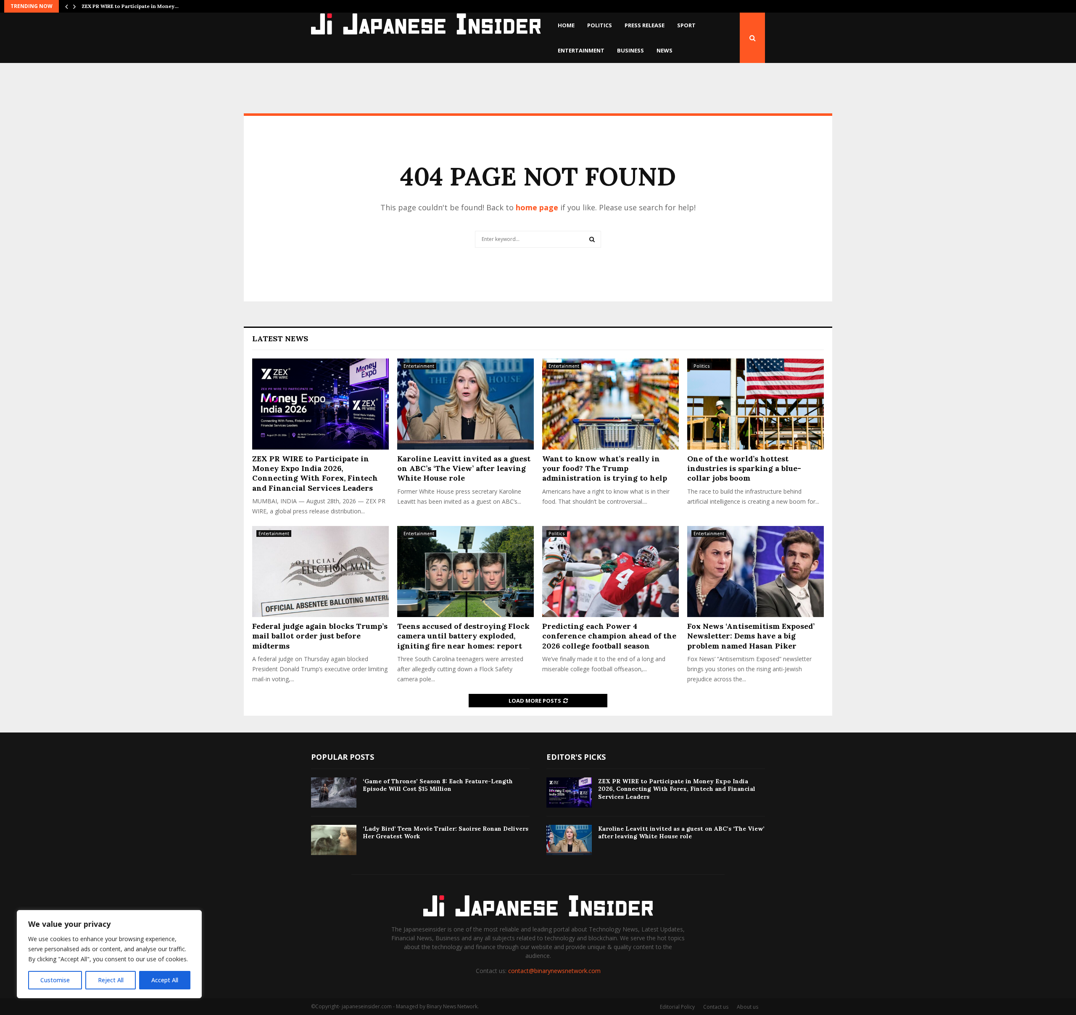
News (664, 50)
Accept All (164, 980)
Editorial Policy (677, 1006)
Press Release (645, 25)
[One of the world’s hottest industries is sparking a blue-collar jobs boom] (755, 404)
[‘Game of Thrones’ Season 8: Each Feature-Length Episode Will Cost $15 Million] (333, 792)
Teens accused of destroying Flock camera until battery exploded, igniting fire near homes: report (463, 636)
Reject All (111, 980)
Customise (55, 980)
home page (537, 207)
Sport (686, 25)
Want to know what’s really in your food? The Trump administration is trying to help (604, 468)
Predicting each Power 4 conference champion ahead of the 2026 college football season (609, 636)
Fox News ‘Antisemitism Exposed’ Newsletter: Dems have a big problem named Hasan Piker (751, 636)
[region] (109, 954)
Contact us (715, 1006)
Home (566, 25)
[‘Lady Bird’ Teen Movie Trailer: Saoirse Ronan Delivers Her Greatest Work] (333, 840)
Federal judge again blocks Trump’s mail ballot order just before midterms (320, 636)
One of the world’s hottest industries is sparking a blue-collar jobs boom (744, 468)
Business (630, 50)
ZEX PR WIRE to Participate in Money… (130, 6)
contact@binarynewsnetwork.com (554, 971)
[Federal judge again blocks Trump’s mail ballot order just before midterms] (320, 571)
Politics (599, 25)
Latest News (280, 338)
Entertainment (581, 50)
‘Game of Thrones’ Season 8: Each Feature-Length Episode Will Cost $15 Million (438, 785)
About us (747, 1006)
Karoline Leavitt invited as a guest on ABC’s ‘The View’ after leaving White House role (463, 468)
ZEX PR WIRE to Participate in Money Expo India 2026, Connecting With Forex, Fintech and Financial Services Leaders (315, 473)
